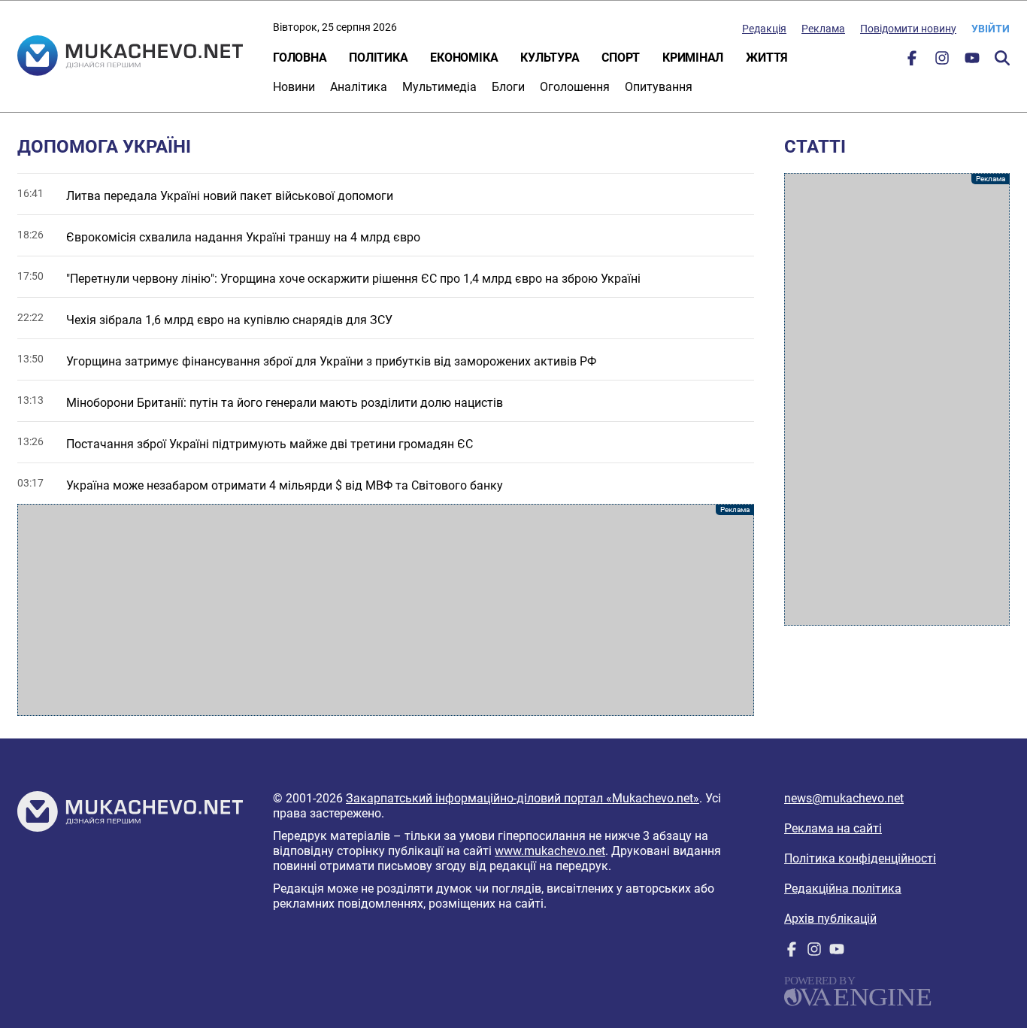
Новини (294, 87)
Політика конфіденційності (860, 858)
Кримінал (692, 57)
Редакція (764, 29)
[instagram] (942, 61)
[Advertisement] (385, 610)
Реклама (823, 29)
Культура (549, 57)
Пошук (1002, 57)
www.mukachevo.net (550, 851)
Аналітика (358, 87)
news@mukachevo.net (844, 798)
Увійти (990, 29)
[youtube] (972, 61)
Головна (299, 57)
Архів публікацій (830, 918)
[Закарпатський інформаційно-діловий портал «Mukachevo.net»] (130, 57)
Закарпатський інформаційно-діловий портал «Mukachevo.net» (522, 798)
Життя (767, 57)
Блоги (508, 87)
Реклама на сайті (833, 828)
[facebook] (911, 61)
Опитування (658, 87)
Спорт (620, 57)
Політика (378, 57)
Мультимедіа (439, 87)
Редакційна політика (842, 888)
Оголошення (575, 87)
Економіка (464, 57)
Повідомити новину (908, 29)
